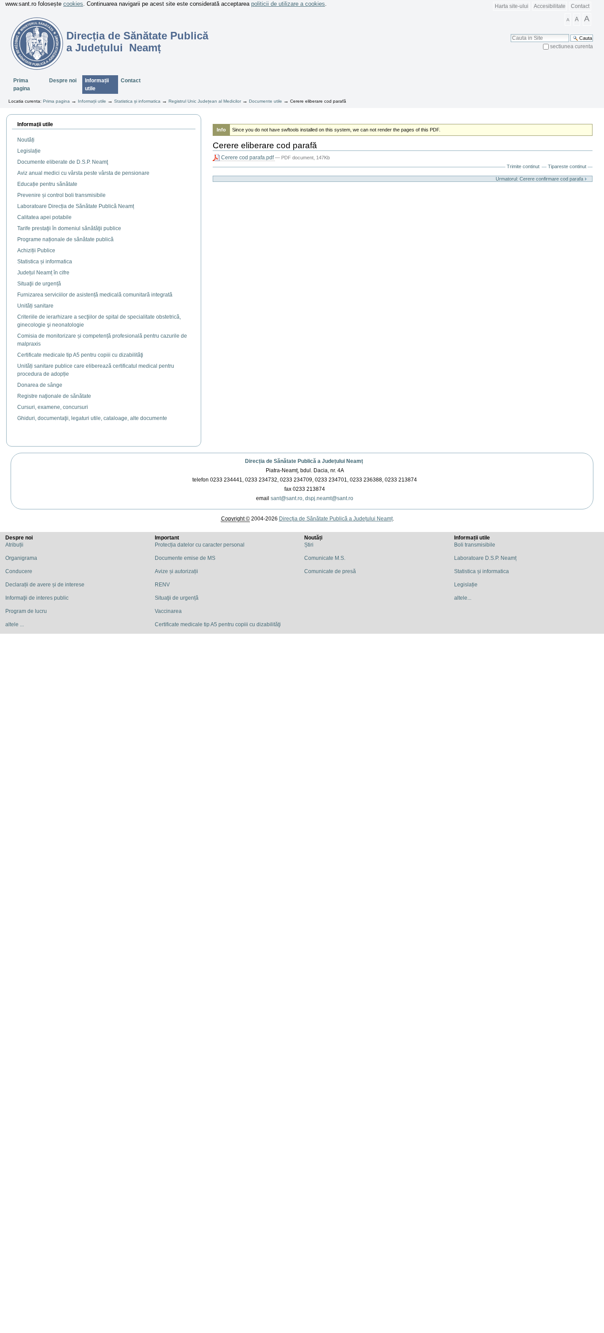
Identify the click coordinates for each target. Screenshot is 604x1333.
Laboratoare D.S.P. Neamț (485, 558)
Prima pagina (21, 84)
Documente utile (265, 101)
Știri (308, 545)
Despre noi (62, 80)
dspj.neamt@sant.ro (329, 498)
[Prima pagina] (31, 43)
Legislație (466, 585)
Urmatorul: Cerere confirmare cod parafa (540, 178)
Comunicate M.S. (324, 558)
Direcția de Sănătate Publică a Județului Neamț (304, 461)
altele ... (14, 624)
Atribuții (14, 545)
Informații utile (97, 84)
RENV (162, 585)
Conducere (18, 571)
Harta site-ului (511, 6)
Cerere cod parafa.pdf (247, 157)
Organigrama (21, 558)
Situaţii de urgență (177, 598)
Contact (580, 6)
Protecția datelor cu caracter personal (200, 545)
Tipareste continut (567, 166)
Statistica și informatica (137, 101)
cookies (73, 3)
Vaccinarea (168, 611)
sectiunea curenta (571, 46)
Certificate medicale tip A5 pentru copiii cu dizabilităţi (218, 624)
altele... (462, 598)
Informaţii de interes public (37, 598)
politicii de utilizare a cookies (288, 3)
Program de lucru (26, 611)
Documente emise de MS (185, 558)
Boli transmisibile (474, 545)
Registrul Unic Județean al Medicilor (204, 101)
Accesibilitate (550, 6)
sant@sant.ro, (287, 498)
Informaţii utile (35, 124)
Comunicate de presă (330, 571)
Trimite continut (523, 166)
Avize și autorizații (176, 571)
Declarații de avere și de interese (44, 585)
